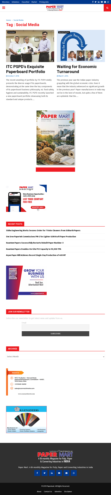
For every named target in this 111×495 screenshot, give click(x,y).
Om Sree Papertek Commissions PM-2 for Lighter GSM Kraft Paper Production (41, 236)
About (39, 492)
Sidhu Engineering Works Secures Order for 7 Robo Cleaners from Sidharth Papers (43, 230)
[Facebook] (37, 473)
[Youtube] (59, 473)
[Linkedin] (52, 473)
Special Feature (64, 32)
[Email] (66, 473)
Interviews (11, 32)
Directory (5, 2)
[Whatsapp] (74, 473)
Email (24, 323)
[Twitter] (45, 473)
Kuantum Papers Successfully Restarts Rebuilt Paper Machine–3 (34, 243)
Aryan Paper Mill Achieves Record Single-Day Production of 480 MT (36, 255)
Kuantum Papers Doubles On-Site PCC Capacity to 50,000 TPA (33, 249)
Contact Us (48, 492)
